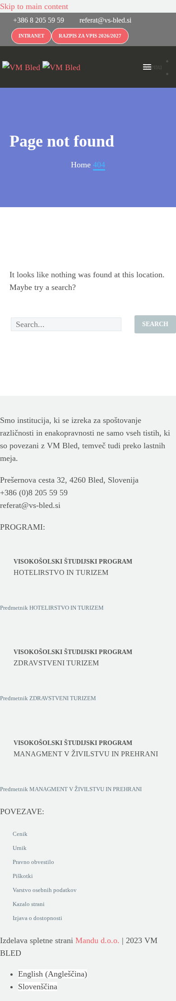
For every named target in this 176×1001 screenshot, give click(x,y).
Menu (147, 66)
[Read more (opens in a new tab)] (33, 21)
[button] (130, 67)
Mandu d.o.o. (97, 940)
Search (155, 324)
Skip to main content (34, 6)
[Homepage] (41, 66)
